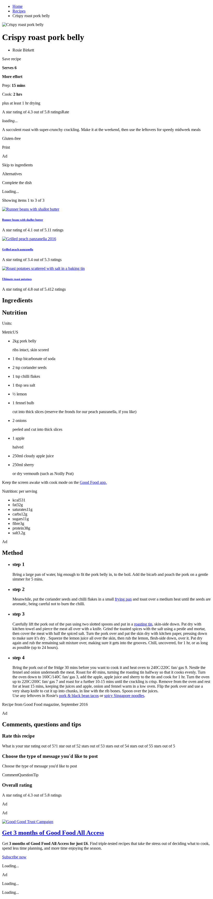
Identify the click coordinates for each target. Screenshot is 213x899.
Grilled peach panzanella (17, 249)
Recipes (18, 11)
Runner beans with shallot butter (22, 219)
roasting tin (143, 624)
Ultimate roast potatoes (17, 279)
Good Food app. (93, 482)
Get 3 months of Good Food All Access (53, 832)
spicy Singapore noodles (124, 695)
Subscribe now (14, 857)
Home (17, 6)
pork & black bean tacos (79, 695)
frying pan (123, 599)
